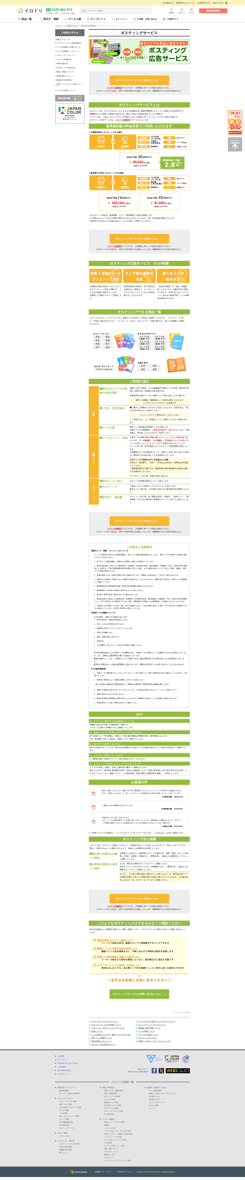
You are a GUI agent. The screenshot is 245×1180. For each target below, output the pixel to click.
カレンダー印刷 (109, 1099)
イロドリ (59, 26)
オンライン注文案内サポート (104, 1044)
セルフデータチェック (157, 1102)
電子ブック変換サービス (102, 1038)
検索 (83, 10)
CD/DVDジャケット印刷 (112, 1105)
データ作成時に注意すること (69, 47)
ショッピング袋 (109, 1128)
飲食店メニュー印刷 (111, 1102)
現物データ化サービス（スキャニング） (155, 1041)
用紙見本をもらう (184, 3)
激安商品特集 (64, 1090)
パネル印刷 (63, 1113)
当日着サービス (154, 1096)
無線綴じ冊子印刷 (65, 1150)
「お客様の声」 (159, 833)
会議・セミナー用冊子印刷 (113, 1090)
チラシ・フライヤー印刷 (67, 1101)
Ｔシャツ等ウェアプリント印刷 (115, 1140)
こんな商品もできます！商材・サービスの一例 (111, 1035)
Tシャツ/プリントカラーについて (152, 1025)
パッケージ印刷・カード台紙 (114, 1145)
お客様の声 (202, 3)
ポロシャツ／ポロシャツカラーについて (108, 1028)
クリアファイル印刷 (111, 1108)
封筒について (97, 1031)
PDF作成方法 (62, 63)
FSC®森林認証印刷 (66, 1122)
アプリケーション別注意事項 (69, 43)
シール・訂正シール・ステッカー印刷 (117, 1131)
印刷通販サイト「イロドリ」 (103, 1171)
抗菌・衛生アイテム (111, 1148)
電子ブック (63, 1153)
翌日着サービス (154, 1099)
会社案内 (167, 3)
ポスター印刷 (64, 1110)
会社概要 (60, 1056)
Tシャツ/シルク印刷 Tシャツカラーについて (156, 1021)
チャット (152, 1108)
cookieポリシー (63, 1074)
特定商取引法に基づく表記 (67, 1063)
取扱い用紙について (65, 72)
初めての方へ (219, 3)
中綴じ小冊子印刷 (65, 1147)
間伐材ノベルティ (110, 1154)
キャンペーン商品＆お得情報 (69, 1093)
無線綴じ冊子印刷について (149, 1028)
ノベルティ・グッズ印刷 (112, 1137)
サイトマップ (62, 1060)
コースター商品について (148, 1035)
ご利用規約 (61, 1067)
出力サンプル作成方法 (66, 68)
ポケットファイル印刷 (112, 1096)
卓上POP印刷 (109, 1114)
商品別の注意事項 (88, 26)
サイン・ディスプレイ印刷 (113, 1111)
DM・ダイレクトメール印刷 (69, 1116)
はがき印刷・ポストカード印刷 (70, 1107)
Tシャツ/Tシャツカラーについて (105, 1021)
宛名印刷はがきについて (102, 1041)
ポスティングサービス (147, 1038)
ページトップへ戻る (182, 1012)
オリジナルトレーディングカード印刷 (117, 1160)
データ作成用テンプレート (68, 51)
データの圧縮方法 (64, 59)
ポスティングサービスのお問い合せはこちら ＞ (139, 994)
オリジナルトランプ (111, 1151)
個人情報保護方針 (64, 1070)
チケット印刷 (64, 1119)
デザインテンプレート (66, 55)
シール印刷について (146, 1031)
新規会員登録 (213, 11)
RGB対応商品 (64, 1125)
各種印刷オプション (65, 76)
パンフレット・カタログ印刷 (69, 1144)
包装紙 (106, 1125)
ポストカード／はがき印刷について (106, 1025)
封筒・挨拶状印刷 (110, 1093)
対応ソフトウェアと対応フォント (70, 85)
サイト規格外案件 (155, 1090)
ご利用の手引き (71, 26)
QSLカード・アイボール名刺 (114, 1122)
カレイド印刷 (153, 1105)
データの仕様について (66, 90)
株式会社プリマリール (125, 1171)
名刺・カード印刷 (65, 1104)
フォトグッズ (109, 1157)
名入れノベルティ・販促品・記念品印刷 (118, 1134)
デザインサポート (65, 1136)
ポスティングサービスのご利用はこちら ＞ (139, 80)
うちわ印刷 (108, 1143)
